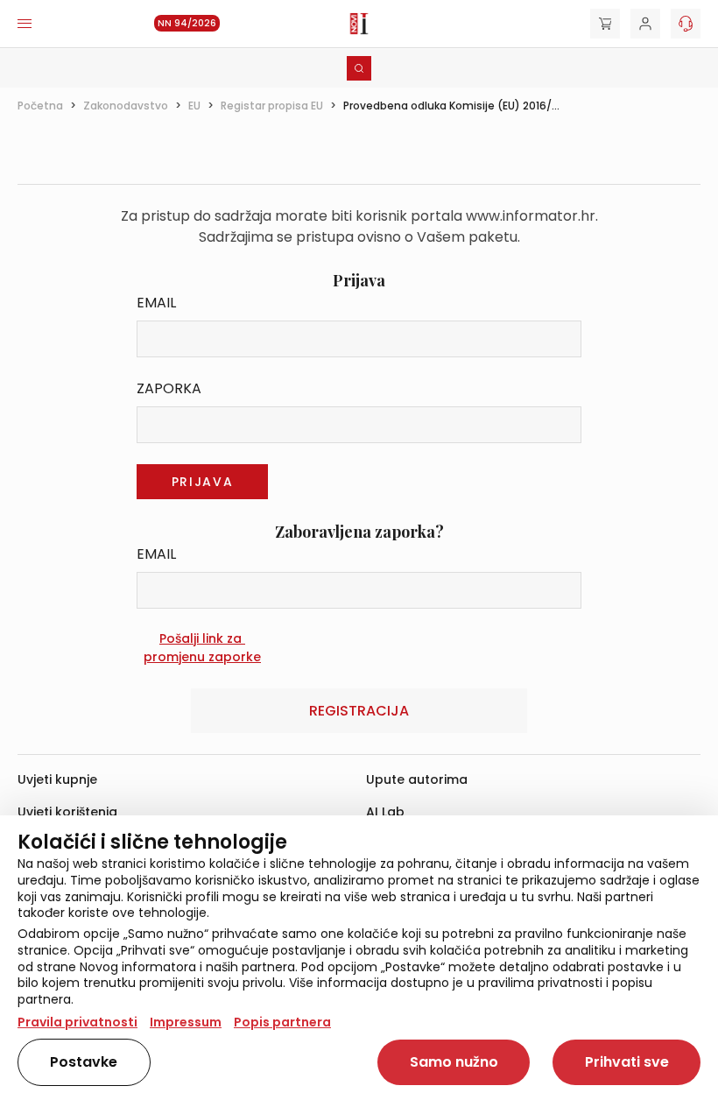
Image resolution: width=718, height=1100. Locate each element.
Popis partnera (282, 1022)
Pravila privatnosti (77, 1022)
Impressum (186, 1022)
